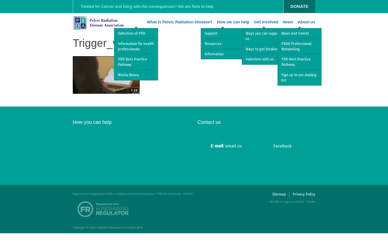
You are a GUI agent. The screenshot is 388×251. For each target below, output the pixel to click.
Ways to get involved (262, 49)
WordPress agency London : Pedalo (292, 201)
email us (226, 146)
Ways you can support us (263, 36)
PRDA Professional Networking (296, 46)
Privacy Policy (304, 194)
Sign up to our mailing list (298, 77)
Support (211, 33)
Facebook (282, 146)
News (288, 22)
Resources (213, 44)
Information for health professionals (136, 46)
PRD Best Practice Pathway (132, 62)
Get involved (266, 22)
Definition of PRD (131, 33)
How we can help (233, 22)
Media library (128, 75)
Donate (299, 6)
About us (306, 22)
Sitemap (279, 194)
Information (214, 54)
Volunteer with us (260, 59)
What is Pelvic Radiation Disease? (179, 22)
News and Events (295, 33)
